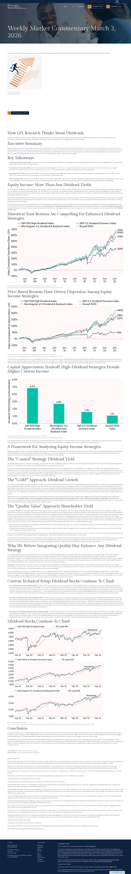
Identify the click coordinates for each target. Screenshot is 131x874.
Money (39, 854)
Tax (38, 852)
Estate (39, 849)
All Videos (39, 859)
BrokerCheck (92, 846)
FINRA (111, 867)
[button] (65, 6)
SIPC (115, 867)
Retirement (40, 845)
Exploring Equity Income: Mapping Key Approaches (35, 359)
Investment (40, 847)
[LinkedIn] (117, 1)
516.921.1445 (14, 845)
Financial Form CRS (64, 843)
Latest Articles (41, 857)
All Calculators (41, 861)
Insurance (39, 850)
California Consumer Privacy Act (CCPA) (109, 860)
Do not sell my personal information (103, 861)
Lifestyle (39, 856)
